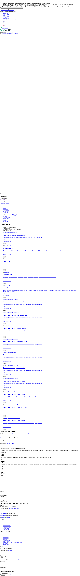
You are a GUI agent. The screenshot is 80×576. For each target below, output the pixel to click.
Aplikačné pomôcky (6, 217)
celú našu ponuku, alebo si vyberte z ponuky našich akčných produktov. (17, 433)
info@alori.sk (5, 28)
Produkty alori (5, 521)
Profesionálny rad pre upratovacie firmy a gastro (12, 19)
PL (4, 24)
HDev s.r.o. (10, 550)
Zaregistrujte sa (12, 564)
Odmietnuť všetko (19, 7)
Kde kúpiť (5, 17)
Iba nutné (6, 11)
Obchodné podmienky (7, 526)
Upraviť (2, 11)
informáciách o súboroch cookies (7, 10)
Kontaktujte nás (6, 14)
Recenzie (4, 15)
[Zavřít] (0, 555)
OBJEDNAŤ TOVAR (4, 203)
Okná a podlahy (6, 210)
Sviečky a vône (5, 218)
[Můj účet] (40, 113)
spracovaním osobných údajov (15, 559)
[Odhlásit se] (40, 192)
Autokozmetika (5, 212)
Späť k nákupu (3, 443)
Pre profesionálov (13, 215)
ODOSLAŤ (3, 574)
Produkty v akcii (6, 18)
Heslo (1, 557)
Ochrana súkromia (6, 527)
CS (4, 22)
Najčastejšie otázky (6, 525)
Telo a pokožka (5, 211)
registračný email (3, 556)
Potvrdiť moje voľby (12, 7)
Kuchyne (4, 207)
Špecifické (5, 216)
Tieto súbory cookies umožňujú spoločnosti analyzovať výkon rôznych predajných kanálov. (24, 5)
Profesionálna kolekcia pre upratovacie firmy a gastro (12, 542)
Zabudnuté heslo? (3, 562)
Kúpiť (4, 243)
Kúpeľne (4, 208)
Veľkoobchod (5, 13)
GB (4, 25)
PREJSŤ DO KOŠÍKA (11, 443)
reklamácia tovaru (6, 529)
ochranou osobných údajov (13, 508)
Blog (4, 522)
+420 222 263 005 (3, 513)
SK (4, 21)
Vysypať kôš (2, 199)
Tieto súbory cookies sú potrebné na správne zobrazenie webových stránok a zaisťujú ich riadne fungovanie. (26, 3)
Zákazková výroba (6, 16)
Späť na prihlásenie (8, 574)
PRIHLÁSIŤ (3, 561)
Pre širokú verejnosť (14, 214)
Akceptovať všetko (4, 7)
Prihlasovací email (3, 573)
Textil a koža (5, 209)
